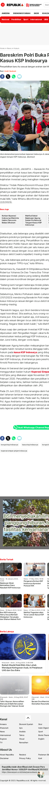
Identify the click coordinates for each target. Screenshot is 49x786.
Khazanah (4, 728)
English (41, 739)
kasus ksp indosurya (30, 445)
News (9, 48)
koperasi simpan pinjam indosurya (14, 451)
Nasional (5, 19)
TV (1, 742)
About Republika (7, 755)
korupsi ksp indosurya (9, 445)
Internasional (36, 19)
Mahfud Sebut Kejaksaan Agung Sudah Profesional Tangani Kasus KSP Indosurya (33, 220)
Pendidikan (16, 19)
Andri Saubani (10, 71)
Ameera (3, 724)
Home (2, 48)
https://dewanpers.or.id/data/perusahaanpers (21, 772)
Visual (21, 739)
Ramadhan (23, 742)
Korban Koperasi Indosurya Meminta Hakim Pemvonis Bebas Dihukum (10, 219)
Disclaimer (4, 758)
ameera (6, 13)
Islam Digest (43, 728)
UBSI (46, 19)
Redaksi (22, 755)
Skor (40, 724)
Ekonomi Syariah (21, 13)
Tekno (21, 735)
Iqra (20, 728)
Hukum (16, 48)
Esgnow (3, 739)
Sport (25, 19)
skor (36, 13)
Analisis (22, 731)
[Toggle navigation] (2, 5)
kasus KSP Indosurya (25, 352)
